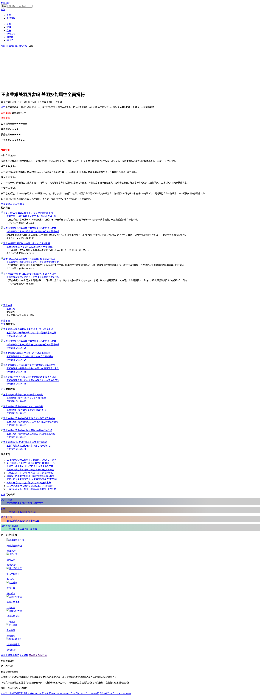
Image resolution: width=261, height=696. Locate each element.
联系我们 (14, 655)
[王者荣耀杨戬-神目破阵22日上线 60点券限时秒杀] (25, 243)
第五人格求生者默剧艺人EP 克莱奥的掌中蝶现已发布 (32, 479)
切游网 (4, 46)
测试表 (10, 37)
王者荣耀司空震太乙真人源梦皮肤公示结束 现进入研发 (33, 277)
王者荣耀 (13, 46)
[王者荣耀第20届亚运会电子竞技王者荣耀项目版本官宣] (28, 259)
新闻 (9, 24)
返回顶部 (20, 693)
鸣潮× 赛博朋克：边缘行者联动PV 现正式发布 (29, 482)
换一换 (4, 535)
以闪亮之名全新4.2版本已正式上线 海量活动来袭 (30, 466)
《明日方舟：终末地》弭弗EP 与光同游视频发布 (30, 473)
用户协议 (33, 655)
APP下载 (5, 693)
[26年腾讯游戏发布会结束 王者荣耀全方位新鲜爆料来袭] (28, 228)
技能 (12, 204)
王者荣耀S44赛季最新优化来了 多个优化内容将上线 (31, 216)
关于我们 (5, 655)
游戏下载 (5, 321)
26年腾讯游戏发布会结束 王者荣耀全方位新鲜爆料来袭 (33, 231)
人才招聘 (24, 655)
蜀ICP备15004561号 (34, 693)
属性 (22, 204)
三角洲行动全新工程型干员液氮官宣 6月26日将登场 (31, 460)
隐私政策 (42, 655)
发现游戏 (11, 18)
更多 (3, 324)
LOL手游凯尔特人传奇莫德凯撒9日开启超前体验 (30, 486)
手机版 (13, 693)
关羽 (3, 107)
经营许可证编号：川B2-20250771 (115, 693)
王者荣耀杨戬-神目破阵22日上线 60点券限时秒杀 (30, 247)
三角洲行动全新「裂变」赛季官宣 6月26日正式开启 (31, 489)
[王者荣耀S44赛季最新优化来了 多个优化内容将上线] (27, 213)
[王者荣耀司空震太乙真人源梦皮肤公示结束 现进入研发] (28, 274)
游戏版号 (11, 34)
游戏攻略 (23, 46)
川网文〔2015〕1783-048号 (86, 693)
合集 (9, 30)
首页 (9, 15)
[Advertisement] (130, 69)
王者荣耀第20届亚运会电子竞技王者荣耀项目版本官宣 (33, 262)
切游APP (5, 3)
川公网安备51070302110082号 (58, 693)
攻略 (9, 27)
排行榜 (10, 40)
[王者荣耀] (6, 305)
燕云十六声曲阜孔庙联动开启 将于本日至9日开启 (30, 469)
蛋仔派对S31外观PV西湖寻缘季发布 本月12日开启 (31, 463)
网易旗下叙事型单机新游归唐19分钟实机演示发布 (30, 476)
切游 (3, 9)
